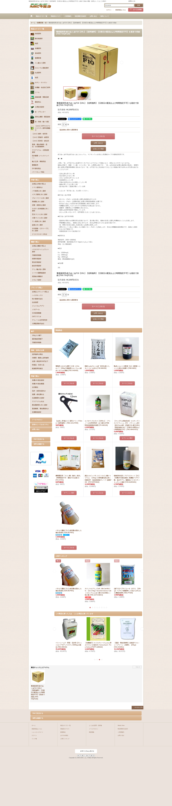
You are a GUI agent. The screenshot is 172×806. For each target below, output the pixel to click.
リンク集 (34, 738)
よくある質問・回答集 (95, 725)
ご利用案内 (121, 732)
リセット (138, 667)
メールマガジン (37, 420)
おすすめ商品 (64, 735)
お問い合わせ (98, 143)
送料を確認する (39, 444)
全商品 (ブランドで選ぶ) (40, 292)
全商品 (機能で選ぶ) (39, 246)
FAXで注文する (39, 439)
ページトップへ (139, 707)
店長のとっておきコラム (40, 424)
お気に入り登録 (98, 149)
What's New (121, 725)
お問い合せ (36, 429)
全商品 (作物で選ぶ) (39, 184)
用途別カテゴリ (64, 729)
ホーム (34, 725)
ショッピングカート (37, 732)
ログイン (109, 10)
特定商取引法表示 (123, 729)
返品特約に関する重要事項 (69, 130)
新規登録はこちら (120, 10)
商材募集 (91, 732)
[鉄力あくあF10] (98, 62)
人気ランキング (64, 738)
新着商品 (63, 732)
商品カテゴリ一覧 (65, 725)
